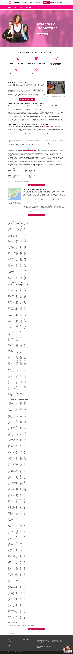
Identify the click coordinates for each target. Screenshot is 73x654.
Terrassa (42, 86)
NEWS (61, 2)
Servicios (9, 639)
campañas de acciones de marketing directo (29, 150)
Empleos (9, 643)
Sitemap (9, 646)
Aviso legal (10, 651)
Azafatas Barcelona (26, 639)
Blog (9, 645)
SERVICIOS (40, 2)
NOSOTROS (25, 2)
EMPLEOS (52, 2)
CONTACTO (57, 2)
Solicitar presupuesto (42, 34)
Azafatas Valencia (25, 641)
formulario (46, 202)
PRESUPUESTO (46, 2)
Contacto (9, 641)
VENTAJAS (36, 2)
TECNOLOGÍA (30, 2)
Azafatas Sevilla (25, 643)
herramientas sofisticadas (48, 126)
